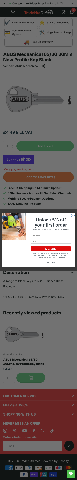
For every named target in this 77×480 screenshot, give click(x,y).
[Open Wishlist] (71, 474)
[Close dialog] (72, 215)
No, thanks (51, 263)
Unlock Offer (50, 249)
